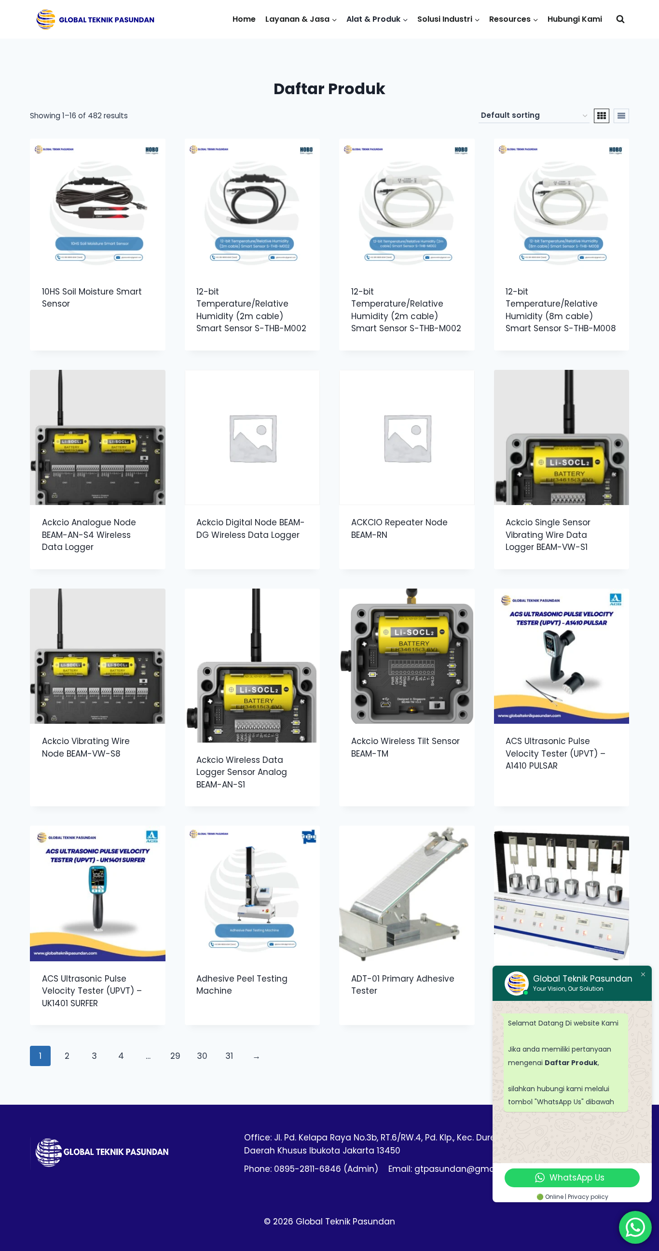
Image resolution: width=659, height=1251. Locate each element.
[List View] (621, 116)
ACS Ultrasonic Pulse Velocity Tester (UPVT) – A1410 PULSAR (555, 753)
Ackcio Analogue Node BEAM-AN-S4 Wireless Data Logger (89, 535)
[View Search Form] (620, 19)
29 (175, 1056)
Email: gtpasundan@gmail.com (454, 1169)
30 (202, 1056)
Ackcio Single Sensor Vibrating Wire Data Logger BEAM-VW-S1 (548, 535)
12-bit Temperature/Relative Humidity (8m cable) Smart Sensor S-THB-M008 (561, 310)
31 (229, 1056)
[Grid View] (601, 116)
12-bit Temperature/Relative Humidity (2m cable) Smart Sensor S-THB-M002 (251, 310)
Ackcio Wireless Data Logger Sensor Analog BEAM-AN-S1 (241, 772)
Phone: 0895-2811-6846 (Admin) (311, 1169)
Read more (63, 335)
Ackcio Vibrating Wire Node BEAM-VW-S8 (86, 747)
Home (244, 19)
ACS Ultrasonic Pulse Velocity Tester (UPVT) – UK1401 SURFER (92, 991)
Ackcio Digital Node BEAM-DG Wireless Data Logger (250, 529)
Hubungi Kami (575, 19)
